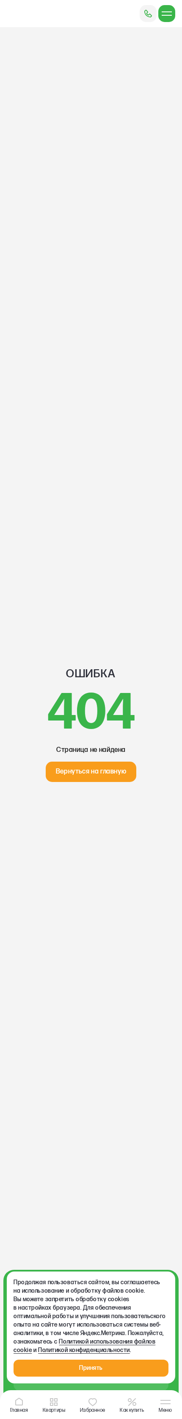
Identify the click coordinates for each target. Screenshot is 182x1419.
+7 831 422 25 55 (148, 13)
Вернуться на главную (91, 772)
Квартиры (54, 1409)
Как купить (132, 1409)
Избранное (92, 1409)
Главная (19, 1409)
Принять (91, 1368)
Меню (165, 1409)
